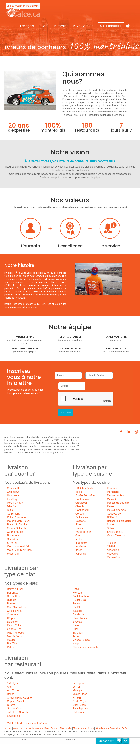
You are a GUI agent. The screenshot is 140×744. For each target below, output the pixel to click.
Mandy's (77, 690)
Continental (82, 510)
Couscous (13, 614)
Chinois (79, 506)
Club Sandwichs (16, 607)
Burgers (11, 600)
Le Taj (76, 686)
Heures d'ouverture (33, 728)
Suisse (111, 528)
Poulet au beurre (82, 596)
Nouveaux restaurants (85, 647)
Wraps (76, 643)
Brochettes (13, 596)
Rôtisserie (112, 517)
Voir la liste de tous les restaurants (27, 723)
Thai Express (80, 708)
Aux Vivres (13, 690)
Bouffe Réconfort (85, 495)
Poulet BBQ (79, 600)
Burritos (11, 603)
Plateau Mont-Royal (18, 521)
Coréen (79, 513)
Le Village (12, 499)
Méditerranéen (115, 495)
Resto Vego (79, 701)
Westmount (13, 553)
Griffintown (13, 491)
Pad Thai (12, 643)
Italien (78, 550)
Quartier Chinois (16, 528)
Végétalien (113, 550)
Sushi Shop (79, 705)
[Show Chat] (119, 740)
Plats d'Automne (116, 510)
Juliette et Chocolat (18, 712)
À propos (17, 728)
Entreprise (60, 26)
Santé (110, 524)
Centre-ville (13, 488)
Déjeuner (12, 621)
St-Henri (12, 542)
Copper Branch (16, 701)
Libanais (112, 488)
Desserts (80, 521)
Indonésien (81, 542)
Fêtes (78, 524)
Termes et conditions (83, 728)
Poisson (77, 592)
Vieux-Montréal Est (18, 546)
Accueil (8, 728)
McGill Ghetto (15, 502)
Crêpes (11, 618)
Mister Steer (80, 694)
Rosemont (13, 535)
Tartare (77, 636)
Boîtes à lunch (15, 589)
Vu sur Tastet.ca (116, 535)
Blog (44, 26)
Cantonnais (82, 499)
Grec (78, 535)
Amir (9, 686)
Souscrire (65, 412)
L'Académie (14, 715)
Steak (76, 625)
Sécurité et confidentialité (107, 728)
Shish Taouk (80, 618)
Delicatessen (82, 517)
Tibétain (111, 546)
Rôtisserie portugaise (119, 521)
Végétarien (113, 553)
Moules (11, 640)
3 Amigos (12, 683)
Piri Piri (77, 697)
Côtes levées (14, 610)
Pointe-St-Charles (17, 524)
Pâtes (10, 647)
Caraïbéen (81, 502)
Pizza (76, 589)
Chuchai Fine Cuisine (19, 697)
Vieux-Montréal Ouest (19, 550)
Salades (77, 610)
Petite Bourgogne (17, 517)
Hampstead (13, 495)
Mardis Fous (14, 636)
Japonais (80, 553)
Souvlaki (77, 621)
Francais (80, 528)
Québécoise (114, 513)
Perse (110, 506)
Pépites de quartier (118, 502)
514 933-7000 (83, 26)
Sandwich (78, 614)
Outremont (13, 513)
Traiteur (111, 542)
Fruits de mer (83, 531)
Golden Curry (15, 708)
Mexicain (112, 499)
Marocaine (113, 491)
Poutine (77, 603)
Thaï (109, 539)
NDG (10, 510)
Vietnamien (113, 557)
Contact (54, 728)
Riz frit (76, 607)
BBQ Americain (84, 488)
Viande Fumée (81, 640)
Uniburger (78, 712)
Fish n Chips (14, 625)
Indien (79, 539)
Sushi (76, 629)
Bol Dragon (13, 592)
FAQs (124, 728)
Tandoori (78, 632)
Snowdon (12, 539)
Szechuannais (115, 531)
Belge (78, 491)
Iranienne (80, 546)
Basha (10, 694)
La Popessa (79, 683)
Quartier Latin (15, 531)
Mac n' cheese (15, 632)
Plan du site (66, 728)
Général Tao (14, 629)
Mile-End (12, 506)
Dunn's (11, 705)
